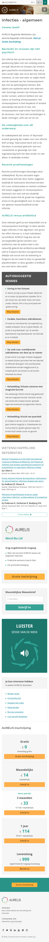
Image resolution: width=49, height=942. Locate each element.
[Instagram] (26, 930)
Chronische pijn (14, 698)
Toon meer (23, 515)
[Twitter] (7, 930)
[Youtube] (18, 930)
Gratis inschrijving (24, 576)
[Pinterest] (22, 930)
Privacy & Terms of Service (17, 937)
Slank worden (13, 707)
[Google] (11, 930)
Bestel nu (24, 869)
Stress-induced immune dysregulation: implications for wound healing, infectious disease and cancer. (24, 479)
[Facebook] (3, 930)
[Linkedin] (15, 930)
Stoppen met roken (15, 703)
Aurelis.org (31, 937)
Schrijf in (24, 607)
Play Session (13, 312)
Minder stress (13, 694)
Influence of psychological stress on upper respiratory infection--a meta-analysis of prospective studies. (24, 497)
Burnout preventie (15, 712)
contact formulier (16, 921)
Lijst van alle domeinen (17, 716)
